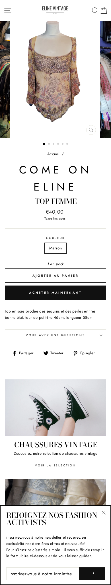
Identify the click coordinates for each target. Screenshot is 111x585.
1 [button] (44, 144)
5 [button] (63, 144)
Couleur (55, 238)
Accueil (53, 154)
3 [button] (54, 144)
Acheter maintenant (55, 292)
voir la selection (55, 465)
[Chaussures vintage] (55, 407)
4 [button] (58, 144)
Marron (55, 248)
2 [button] (49, 144)
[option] (55, 79)
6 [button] (67, 144)
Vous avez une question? (55, 335)
